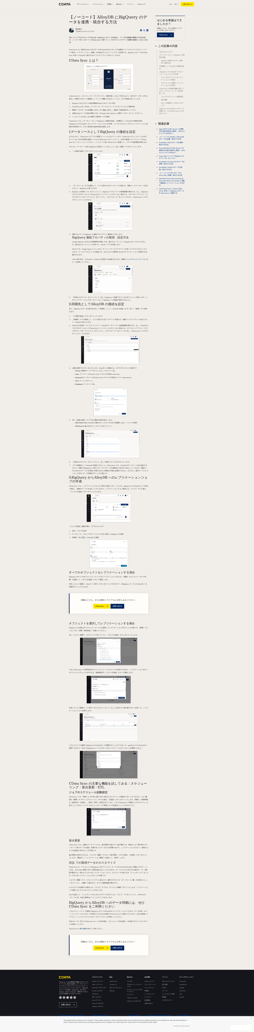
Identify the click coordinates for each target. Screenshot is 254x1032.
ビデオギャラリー (167, 1000)
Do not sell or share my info (181, 1026)
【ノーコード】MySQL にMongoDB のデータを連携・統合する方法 (171, 138)
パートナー (130, 995)
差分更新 (164, 100)
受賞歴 (146, 991)
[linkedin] (60, 997)
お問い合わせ (187, 4)
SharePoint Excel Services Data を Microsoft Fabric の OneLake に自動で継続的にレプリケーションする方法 (172, 182)
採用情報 (147, 1000)
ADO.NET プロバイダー (99, 988)
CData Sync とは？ (166, 52)
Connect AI (113, 984)
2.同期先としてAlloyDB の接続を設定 (171, 67)
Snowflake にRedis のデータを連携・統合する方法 (170, 168)
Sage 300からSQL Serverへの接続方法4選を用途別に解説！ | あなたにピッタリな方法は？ (172, 131)
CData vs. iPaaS (132, 998)
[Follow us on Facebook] (141, 30)
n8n (180, 994)
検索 (175, 4)
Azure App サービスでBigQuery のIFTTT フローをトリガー (171, 157)
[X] (64, 997)
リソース (164, 991)
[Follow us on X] (144, 30)
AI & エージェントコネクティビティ (134, 990)
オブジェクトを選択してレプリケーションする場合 (172, 84)
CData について (149, 981)
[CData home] (66, 4)
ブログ (164, 988)
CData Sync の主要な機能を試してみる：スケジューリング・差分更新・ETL (171, 91)
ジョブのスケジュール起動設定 (172, 97)
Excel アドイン (96, 1000)
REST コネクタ (96, 997)
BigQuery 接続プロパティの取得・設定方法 (171, 62)
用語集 (164, 997)
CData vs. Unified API (134, 1001)
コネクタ (129, 981)
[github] (71, 997)
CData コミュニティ (168, 981)
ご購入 (170, 4)
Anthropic (182, 981)
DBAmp (112, 991)
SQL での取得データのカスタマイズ (172, 104)
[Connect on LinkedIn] (147, 30)
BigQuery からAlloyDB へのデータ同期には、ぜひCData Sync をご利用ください (171, 111)
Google (181, 988)
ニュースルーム (149, 988)
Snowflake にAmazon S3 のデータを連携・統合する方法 (172, 163)
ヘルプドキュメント (133, 259)
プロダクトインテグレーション (134, 985)
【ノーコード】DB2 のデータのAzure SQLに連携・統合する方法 (170, 174)
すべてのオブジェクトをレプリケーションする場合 (172, 78)
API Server (95, 994)
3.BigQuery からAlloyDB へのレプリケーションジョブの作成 (171, 73)
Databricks (183, 984)
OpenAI (181, 997)
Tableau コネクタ (97, 1006)
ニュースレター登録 (168, 994)
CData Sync (113, 981)
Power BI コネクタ (97, 1003)
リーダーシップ (149, 994)
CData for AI (141, 4)
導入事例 (83, 929)
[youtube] (67, 997)
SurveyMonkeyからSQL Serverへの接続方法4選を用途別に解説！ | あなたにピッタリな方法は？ (172, 150)
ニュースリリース (149, 984)
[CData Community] (74, 997)
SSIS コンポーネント (116, 988)
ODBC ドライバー (97, 981)
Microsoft (182, 991)
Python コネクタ (97, 991)
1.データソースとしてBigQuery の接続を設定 (172, 56)
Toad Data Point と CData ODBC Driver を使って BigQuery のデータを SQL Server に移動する (171, 191)
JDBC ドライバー (97, 984)
